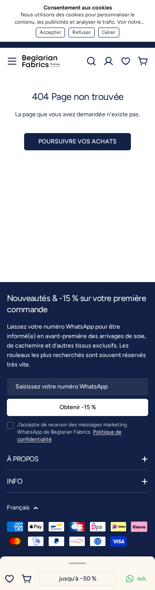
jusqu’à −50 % (77, 578)
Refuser (81, 32)
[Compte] (108, 61)
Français (18, 507)
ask (141, 578)
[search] (91, 61)
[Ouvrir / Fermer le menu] (12, 61)
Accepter (50, 32)
